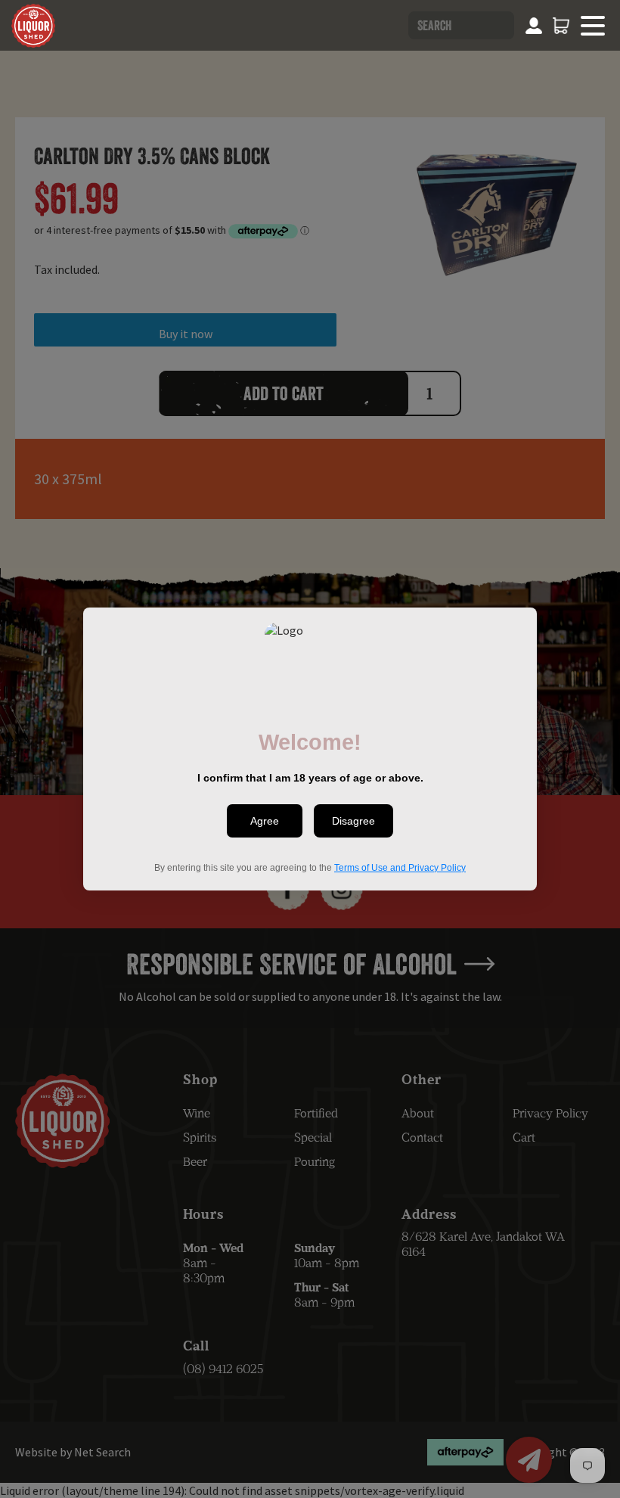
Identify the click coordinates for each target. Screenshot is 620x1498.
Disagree (353, 821)
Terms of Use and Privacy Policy (400, 867)
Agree (264, 821)
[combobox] (461, 25)
